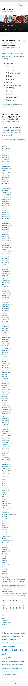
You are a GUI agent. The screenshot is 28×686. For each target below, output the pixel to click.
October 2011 (5, 468)
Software (4, 547)
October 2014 (5, 414)
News (3, 532)
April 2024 (4, 210)
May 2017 (4, 357)
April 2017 (4, 359)
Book (7, 139)
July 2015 (4, 394)
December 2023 (5, 219)
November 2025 (5, 168)
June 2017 (4, 354)
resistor (15, 672)
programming (10, 672)
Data (3, 494)
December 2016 (5, 368)
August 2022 (5, 254)
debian (4, 640)
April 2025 (4, 183)
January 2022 (5, 269)
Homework (4, 512)
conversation (5, 106)
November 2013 (5, 431)
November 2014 (5, 411)
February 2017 (5, 363)
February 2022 (5, 267)
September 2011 (6, 471)
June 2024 (4, 205)
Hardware (4, 510)
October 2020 (5, 302)
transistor (4, 674)
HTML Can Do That (6, 589)
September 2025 (6, 173)
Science (4, 545)
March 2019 (5, 332)
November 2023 (5, 221)
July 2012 (4, 451)
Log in (3, 618)
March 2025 (5, 186)
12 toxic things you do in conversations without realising (11, 42)
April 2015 (4, 400)
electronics (13, 640)
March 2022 (5, 265)
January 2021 (5, 295)
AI (2, 479)
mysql (4, 668)
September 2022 (6, 251)
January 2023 (5, 243)
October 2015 (5, 387)
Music (16, 29)
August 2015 (5, 392)
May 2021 (4, 286)
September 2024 (6, 199)
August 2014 (5, 418)
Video (17, 104)
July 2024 (4, 203)
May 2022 (4, 260)
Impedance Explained (7, 591)
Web (3, 567)
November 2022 (5, 247)
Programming (5, 540)
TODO (3, 556)
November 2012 (5, 442)
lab (10, 658)
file (23, 643)
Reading (4, 543)
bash (24, 633)
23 (23, 607)
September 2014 (6, 416)
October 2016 (5, 370)
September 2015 (6, 389)
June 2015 (4, 396)
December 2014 (5, 409)
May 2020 (4, 313)
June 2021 (4, 284)
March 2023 (5, 238)
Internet (4, 518)
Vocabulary (4, 564)
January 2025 (5, 190)
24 (3, 608)
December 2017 (5, 346)
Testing (4, 554)
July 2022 (4, 256)
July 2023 (4, 230)
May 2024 (4, 208)
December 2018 (5, 335)
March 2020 (5, 317)
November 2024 (5, 194)
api (18, 633)
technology (20, 139)
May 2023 (4, 234)
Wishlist (4, 569)
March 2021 (5, 291)
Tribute (3, 560)
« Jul (7, 612)
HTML (11, 646)
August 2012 (5, 449)
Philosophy (5, 536)
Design (3, 499)
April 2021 (4, 289)
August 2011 (5, 473)
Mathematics (5, 527)
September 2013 (6, 435)
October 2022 (5, 249)
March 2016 (5, 383)
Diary (11, 104)
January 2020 (5, 322)
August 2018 (5, 339)
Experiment (19, 643)
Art (3, 481)
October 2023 (5, 223)
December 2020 (5, 297)
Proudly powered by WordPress (14, 683)
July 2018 (4, 341)
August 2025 (5, 175)
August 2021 (5, 280)
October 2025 (5, 170)
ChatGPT (14, 636)
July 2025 (4, 177)
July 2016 (4, 374)
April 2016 (4, 381)
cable (5, 636)
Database (4, 496)
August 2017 (5, 350)
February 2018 (5, 343)
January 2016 (5, 385)
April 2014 (4, 427)
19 (10, 607)
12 (10, 605)
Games (3, 505)
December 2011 (5, 464)
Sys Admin (4, 551)
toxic (9, 106)
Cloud (3, 492)
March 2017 (5, 361)
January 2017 (5, 365)
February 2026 (5, 162)
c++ (3, 636)
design (7, 639)
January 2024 (5, 216)
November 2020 (5, 300)
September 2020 (6, 304)
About (8, 25)
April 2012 (4, 455)
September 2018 (6, 337)
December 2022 (5, 245)
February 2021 (5, 293)
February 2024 (5, 214)
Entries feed (5, 620)
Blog (3, 25)
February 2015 (5, 405)
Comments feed (6, 622)
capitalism (15, 139)
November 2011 (5, 466)
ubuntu (9, 674)
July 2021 (4, 282)
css (22, 636)
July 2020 (4, 308)
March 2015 (5, 403)
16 (23, 605)
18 (6, 607)
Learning (4, 523)
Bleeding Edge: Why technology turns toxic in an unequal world (11, 116)
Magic (3, 525)
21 (16, 607)
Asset (3, 483)
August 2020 (5, 306)
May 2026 (4, 155)
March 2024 (5, 212)
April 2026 (4, 157)
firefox (4, 646)
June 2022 (4, 258)
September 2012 (6, 446)
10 (3, 605)
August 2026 (5, 148)
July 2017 (4, 352)
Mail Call (5, 664)
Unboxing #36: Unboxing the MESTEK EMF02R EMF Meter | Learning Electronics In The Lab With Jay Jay (13, 581)
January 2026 (5, 164)
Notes (14, 104)
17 (3, 607)
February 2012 (5, 460)
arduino (21, 633)
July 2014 (4, 420)
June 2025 (4, 179)
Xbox (3, 573)
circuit (18, 636)
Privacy (4, 538)
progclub (4, 672)
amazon (12, 633)
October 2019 (5, 324)
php (17, 668)
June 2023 (4, 232)
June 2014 (4, 422)
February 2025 (5, 188)
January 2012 (5, 462)
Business (4, 488)
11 (6, 605)
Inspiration (4, 516)
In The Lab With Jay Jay (7, 29)
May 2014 (4, 424)
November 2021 (5, 273)
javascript (4, 658)
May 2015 (4, 398)
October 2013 (5, 433)
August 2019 (5, 326)
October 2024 (5, 197)
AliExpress (5, 633)
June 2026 (4, 153)
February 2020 (5, 319)
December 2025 (5, 166)
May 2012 (4, 453)
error (15, 643)
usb (17, 674)
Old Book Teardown (10, 668)
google (7, 646)
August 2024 (5, 201)
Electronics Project (8, 643)
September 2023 (6, 225)
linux (22, 661)
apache (16, 633)
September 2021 (6, 278)
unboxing (13, 674)
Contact (13, 25)
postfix (20, 668)
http (14, 646)
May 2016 (4, 378)
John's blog (7, 9)
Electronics (5, 503)
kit (8, 658)
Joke (3, 521)
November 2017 (5, 348)
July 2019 (4, 328)
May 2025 (4, 181)
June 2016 (4, 376)
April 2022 (4, 262)
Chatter (8, 104)
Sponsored (4, 549)
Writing (4, 571)
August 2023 (5, 227)
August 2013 (5, 438)
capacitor (9, 636)
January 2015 (5, 407)
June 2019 (4, 330)
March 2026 (5, 159)
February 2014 (5, 429)
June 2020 (4, 311)
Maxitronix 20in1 (12, 664)
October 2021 (5, 275)
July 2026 (4, 151)
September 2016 (6, 372)
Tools (3, 558)
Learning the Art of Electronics (11, 661)
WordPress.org (5, 624)
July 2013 (4, 440)
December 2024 (5, 192)
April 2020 (4, 315)
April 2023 (4, 236)
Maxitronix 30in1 (19, 664)
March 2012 (5, 457)
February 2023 (5, 240)
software (19, 671)
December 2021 (5, 271)
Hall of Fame (5, 507)
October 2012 (5, 444)
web (19, 674)
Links (21, 29)
